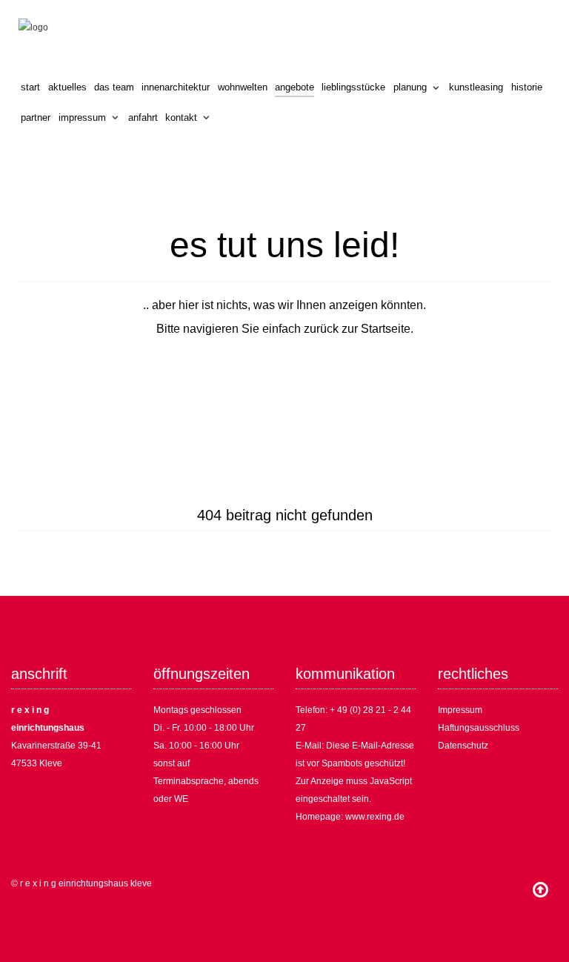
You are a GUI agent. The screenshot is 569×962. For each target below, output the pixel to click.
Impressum (460, 710)
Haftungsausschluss (478, 728)
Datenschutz (463, 745)
